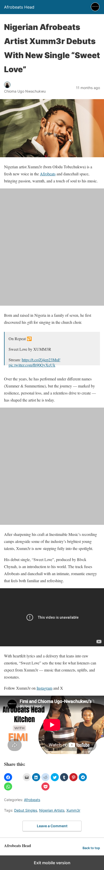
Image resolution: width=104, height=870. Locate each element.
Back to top (91, 848)
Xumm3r (73, 810)
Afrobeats (48, 173)
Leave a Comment (52, 826)
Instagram (44, 688)
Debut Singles (25, 810)
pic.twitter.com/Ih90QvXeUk (32, 365)
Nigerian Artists (51, 810)
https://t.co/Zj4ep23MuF (41, 359)
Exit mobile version (52, 862)
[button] (8, 777)
